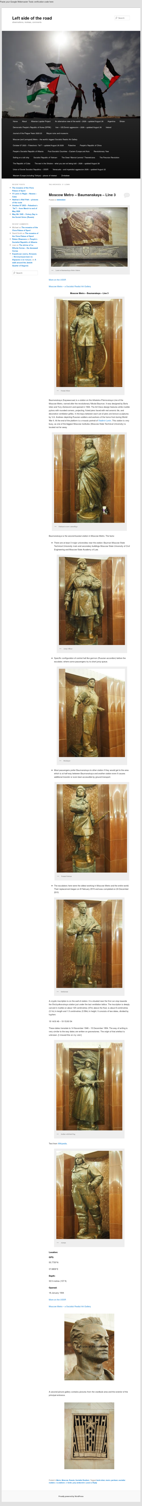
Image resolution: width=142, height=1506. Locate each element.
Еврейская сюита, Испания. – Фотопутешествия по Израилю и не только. (24, 256)
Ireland (108, 127)
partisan (114, 1480)
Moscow (65, 1480)
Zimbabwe (65, 175)
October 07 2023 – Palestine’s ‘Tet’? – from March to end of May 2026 (24, 208)
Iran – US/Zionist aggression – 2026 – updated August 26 (78, 127)
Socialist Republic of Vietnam (45, 157)
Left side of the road (32, 18)
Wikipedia (62, 1143)
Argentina (111, 121)
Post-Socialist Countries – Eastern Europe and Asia (68, 151)
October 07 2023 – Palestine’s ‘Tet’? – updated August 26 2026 (38, 145)
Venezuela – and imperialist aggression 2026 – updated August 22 (79, 169)
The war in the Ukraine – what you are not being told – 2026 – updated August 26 (67, 163)
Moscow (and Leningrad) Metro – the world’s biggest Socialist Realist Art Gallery (45, 139)
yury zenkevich (79, 1482)
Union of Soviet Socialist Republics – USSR (30, 169)
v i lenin (69, 1482)
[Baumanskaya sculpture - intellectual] (89, 1347)
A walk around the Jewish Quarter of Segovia (24, 262)
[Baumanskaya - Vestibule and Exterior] (89, 1435)
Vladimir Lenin (104, 420)
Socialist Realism (82, 1480)
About (24, 121)
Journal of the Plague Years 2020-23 (27, 133)
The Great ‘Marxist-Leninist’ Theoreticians (78, 157)
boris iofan (101, 1480)
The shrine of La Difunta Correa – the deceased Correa (25, 248)
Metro (58, 1480)
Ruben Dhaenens (19, 239)
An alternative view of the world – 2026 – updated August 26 (79, 121)
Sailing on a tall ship (21, 157)
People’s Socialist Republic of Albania (28, 151)
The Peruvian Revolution (109, 157)
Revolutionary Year (101, 151)
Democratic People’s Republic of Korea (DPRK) (32, 127)
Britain (122, 121)
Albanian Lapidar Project (41, 121)
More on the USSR (57, 279)
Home (15, 121)
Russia (72, 1480)
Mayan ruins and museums (57, 133)
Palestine (72, 145)
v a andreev (60, 1482)
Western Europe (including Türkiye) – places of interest (35, 175)
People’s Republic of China (91, 145)
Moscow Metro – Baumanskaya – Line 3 (82, 194)
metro (108, 1480)
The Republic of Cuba (21, 163)
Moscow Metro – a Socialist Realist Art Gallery (70, 286)
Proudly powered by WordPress (71, 1496)
